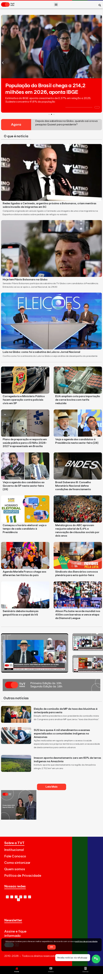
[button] (56, 4)
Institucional (14, 850)
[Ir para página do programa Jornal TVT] (51, 690)
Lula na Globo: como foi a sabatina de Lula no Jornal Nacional (41, 352)
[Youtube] (7, 896)
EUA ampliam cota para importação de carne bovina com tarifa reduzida (77, 400)
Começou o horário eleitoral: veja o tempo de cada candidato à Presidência (25, 529)
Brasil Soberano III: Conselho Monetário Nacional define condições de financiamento (73, 486)
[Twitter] (20, 896)
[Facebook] (25, 896)
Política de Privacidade (22, 875)
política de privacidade (86, 941)
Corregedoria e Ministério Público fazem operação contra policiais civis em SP (24, 400)
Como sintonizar (17, 862)
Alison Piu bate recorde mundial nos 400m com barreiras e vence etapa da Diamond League (77, 615)
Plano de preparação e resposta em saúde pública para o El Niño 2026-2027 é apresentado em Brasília (25, 443)
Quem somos (14, 869)
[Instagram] (16, 896)
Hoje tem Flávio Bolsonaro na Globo (25, 279)
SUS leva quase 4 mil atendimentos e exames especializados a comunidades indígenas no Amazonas (62, 733)
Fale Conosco (15, 856)
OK (51, 947)
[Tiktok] (29, 896)
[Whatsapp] (11, 896)
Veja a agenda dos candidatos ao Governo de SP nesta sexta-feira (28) (24, 486)
